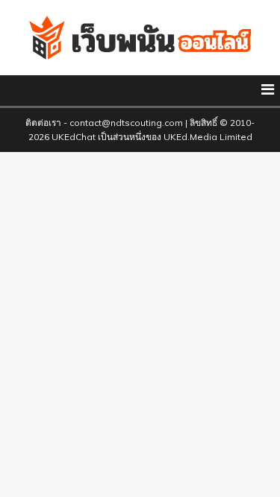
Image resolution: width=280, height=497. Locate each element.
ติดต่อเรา (44, 122)
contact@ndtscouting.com (126, 122)
